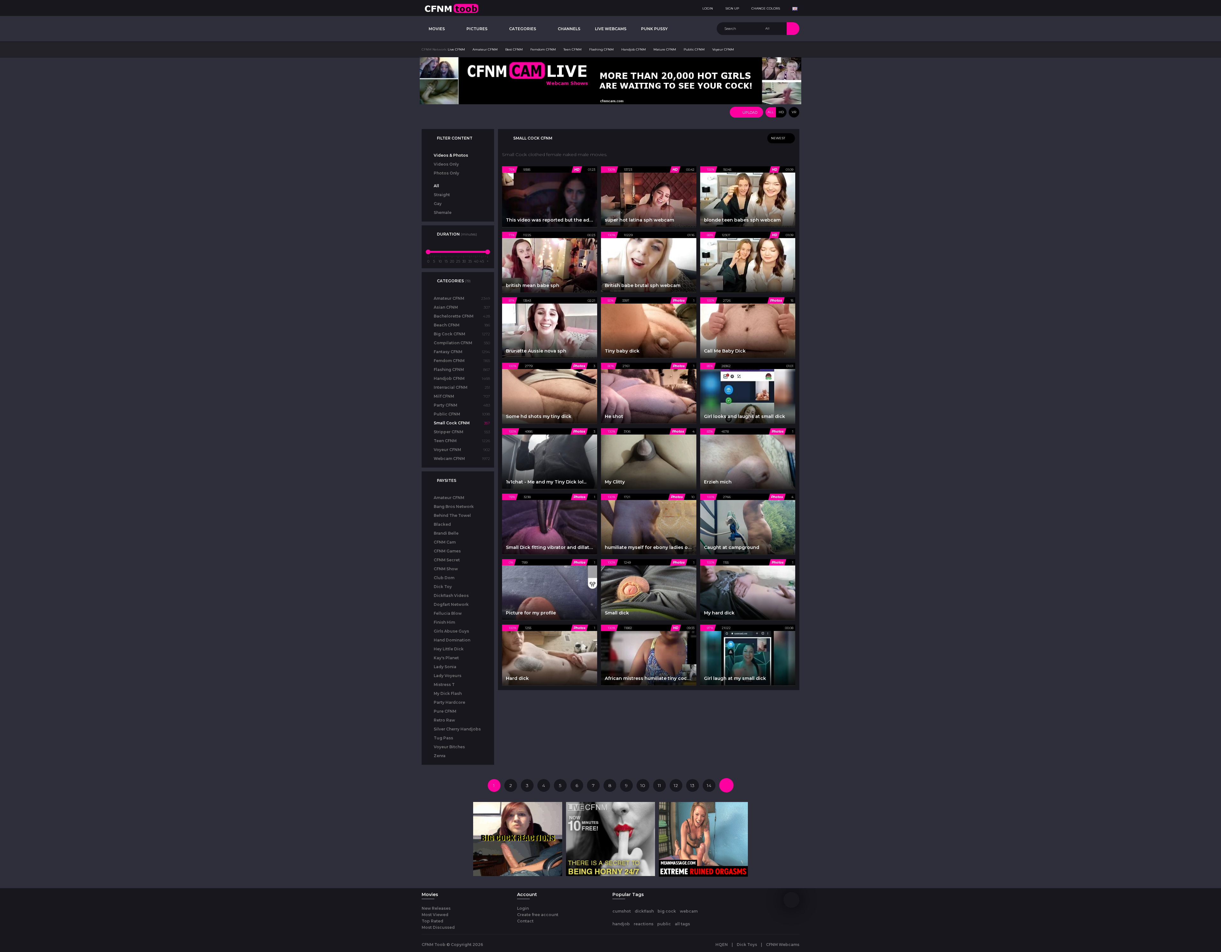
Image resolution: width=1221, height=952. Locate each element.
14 (709, 785)
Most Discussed (438, 927)
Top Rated (432, 921)
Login (523, 908)
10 (642, 785)
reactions (643, 923)
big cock (667, 911)
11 (659, 785)
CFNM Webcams (782, 944)
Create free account (537, 914)
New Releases (436, 908)
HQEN (721, 944)
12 (676, 785)
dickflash (644, 911)
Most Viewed (435, 914)
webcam (689, 911)
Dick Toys (747, 944)
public (664, 923)
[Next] (726, 785)
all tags (682, 923)
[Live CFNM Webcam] (610, 80)
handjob (621, 923)
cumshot (621, 911)
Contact (525, 921)
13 (692, 785)
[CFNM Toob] (451, 8)
